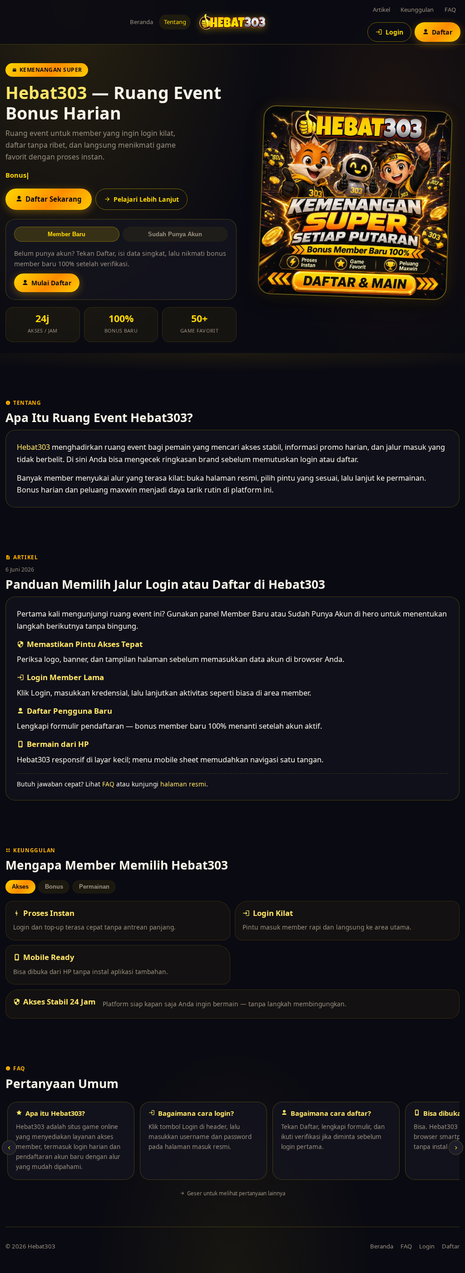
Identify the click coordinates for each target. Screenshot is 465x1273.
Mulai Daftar (51, 282)
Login (427, 1246)
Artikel (381, 9)
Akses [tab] (20, 886)
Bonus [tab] (54, 886)
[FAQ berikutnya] (456, 1147)
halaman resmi (183, 784)
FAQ (450, 9)
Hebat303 (46, 92)
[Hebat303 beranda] (232, 22)
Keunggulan (417, 9)
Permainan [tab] (94, 886)
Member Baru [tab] (66, 234)
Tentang (175, 22)
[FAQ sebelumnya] (9, 1147)
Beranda (141, 22)
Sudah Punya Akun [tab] (175, 234)
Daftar (451, 1246)
